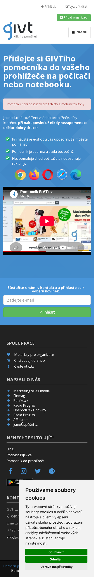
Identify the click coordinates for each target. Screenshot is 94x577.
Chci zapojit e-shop (29, 360)
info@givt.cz (16, 537)
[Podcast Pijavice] (54, 472)
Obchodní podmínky (16, 566)
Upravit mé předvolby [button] (56, 567)
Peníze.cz (20, 400)
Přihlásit (50, 6)
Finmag (19, 396)
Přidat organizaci (75, 17)
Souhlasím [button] (56, 552)
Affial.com (20, 419)
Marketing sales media (31, 391)
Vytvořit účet (78, 6)
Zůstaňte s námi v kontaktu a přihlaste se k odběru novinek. (46, 289)
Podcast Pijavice (19, 455)
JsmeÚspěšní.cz (25, 424)
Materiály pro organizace (34, 354)
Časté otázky (24, 366)
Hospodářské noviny (29, 410)
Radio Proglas (24, 405)
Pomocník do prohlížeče (26, 461)
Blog (10, 449)
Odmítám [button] (56, 559)
